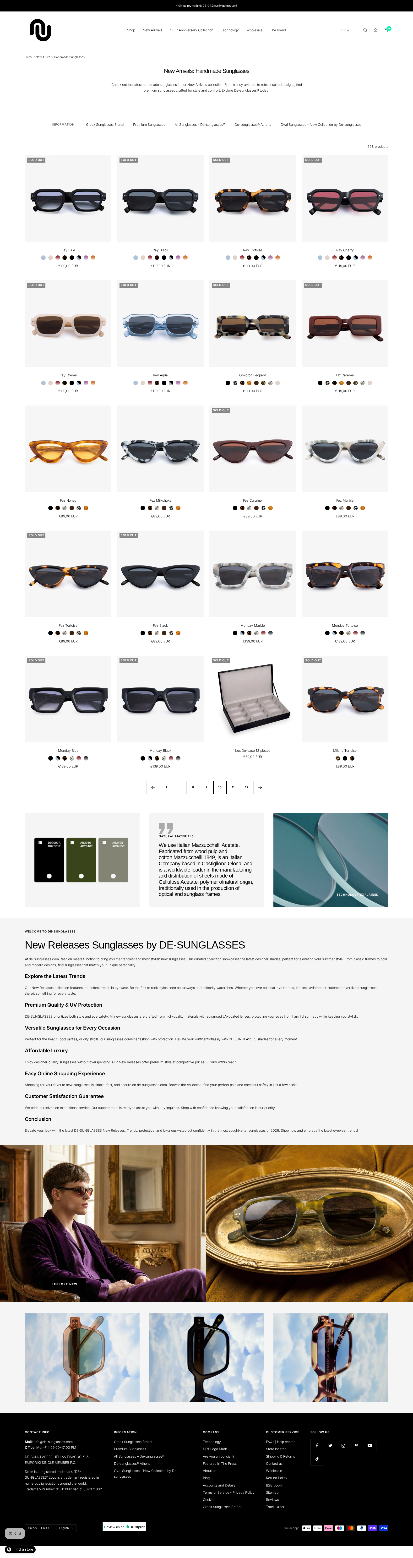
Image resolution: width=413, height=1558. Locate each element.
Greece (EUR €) (38, 1528)
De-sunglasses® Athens (253, 124)
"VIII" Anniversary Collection (191, 30)
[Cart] (385, 30)
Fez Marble (344, 500)
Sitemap (272, 1492)
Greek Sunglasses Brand (105, 124)
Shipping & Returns (280, 1456)
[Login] (375, 30)
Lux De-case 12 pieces (252, 750)
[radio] (43, 258)
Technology (230, 30)
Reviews (272, 1500)
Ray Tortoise (252, 250)
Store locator (276, 1449)
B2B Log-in (274, 1485)
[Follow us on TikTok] (317, 1458)
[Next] (260, 787)
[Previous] (153, 787)
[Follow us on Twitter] (330, 1445)
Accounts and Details (219, 1485)
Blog (206, 1478)
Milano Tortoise (345, 750)
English (346, 30)
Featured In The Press (220, 1463)
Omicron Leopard (252, 375)
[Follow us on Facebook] (317, 1445)
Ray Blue (68, 250)
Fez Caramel (252, 500)
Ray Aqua (160, 375)
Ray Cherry (345, 250)
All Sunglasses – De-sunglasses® (200, 124)
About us (209, 1471)
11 (233, 787)
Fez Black (160, 625)
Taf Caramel (345, 375)
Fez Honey (68, 500)
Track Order (275, 1507)
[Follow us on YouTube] (369, 1445)
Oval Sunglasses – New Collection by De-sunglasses (321, 124)
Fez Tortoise (68, 625)
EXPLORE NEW (64, 1284)
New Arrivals (152, 30)
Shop (131, 30)
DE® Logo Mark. (215, 1449)
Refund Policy (276, 1478)
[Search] (365, 30)
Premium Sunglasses (149, 124)
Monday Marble (252, 625)
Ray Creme (68, 375)
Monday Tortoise (345, 625)
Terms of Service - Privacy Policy (229, 1492)
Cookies (209, 1500)
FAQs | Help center (280, 1442)
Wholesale (254, 30)
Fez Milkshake (160, 500)
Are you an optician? (218, 1456)
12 (246, 787)
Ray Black (160, 250)
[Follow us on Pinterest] (356, 1445)
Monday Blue (68, 750)
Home (29, 57)
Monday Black (160, 750)
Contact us (274, 1463)
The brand (278, 30)
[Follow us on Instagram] (343, 1445)
